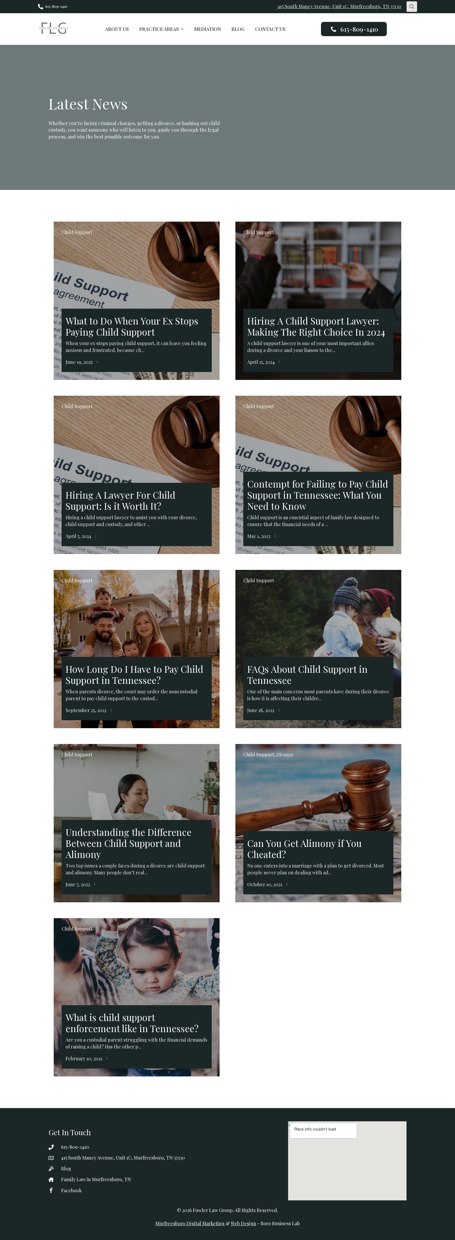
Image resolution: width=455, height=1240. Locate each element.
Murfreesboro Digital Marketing (190, 1223)
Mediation (207, 29)
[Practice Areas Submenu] (184, 29)
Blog (238, 29)
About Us (117, 29)
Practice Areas (159, 29)
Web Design (243, 1223)
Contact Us (270, 29)
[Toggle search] (412, 6)
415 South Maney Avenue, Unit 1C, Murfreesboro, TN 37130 (339, 6)
